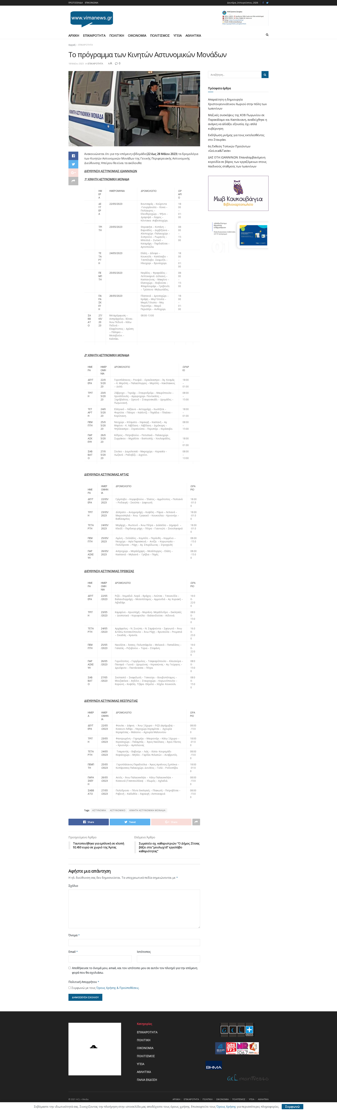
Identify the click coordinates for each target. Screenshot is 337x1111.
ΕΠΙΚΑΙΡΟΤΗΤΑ (94, 35)
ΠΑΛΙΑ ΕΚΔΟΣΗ (147, 1080)
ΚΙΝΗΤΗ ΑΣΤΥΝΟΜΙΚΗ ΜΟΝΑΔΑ (148, 810)
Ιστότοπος (144, 952)
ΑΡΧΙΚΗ (73, 35)
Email (73, 952)
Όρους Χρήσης (226, 1107)
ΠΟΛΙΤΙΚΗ (116, 35)
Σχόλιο (73, 886)
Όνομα (74, 935)
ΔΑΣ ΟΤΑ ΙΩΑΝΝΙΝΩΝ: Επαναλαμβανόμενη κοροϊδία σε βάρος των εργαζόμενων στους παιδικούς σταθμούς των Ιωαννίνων (237, 161)
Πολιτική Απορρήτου (83, 982)
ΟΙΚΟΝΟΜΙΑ (137, 35)
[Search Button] (265, 74)
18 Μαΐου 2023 (76, 63)
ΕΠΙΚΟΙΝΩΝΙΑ (91, 2)
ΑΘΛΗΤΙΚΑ (193, 35)
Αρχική (71, 44)
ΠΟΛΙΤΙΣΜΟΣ (160, 35)
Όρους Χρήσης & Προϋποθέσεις (117, 988)
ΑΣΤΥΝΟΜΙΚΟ (117, 810)
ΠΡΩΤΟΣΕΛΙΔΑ (75, 2)
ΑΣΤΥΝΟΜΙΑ (99, 810)
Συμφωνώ (292, 1107)
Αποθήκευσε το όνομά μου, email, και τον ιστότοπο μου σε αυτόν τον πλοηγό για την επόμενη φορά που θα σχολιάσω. (134, 970)
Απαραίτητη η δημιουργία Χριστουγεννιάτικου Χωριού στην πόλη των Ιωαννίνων (237, 104)
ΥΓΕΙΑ (178, 35)
